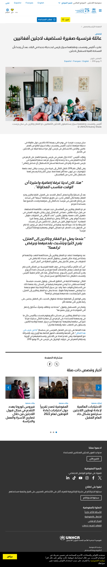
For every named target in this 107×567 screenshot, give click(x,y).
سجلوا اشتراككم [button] (91, 497)
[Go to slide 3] (50, 433)
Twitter (100, 478)
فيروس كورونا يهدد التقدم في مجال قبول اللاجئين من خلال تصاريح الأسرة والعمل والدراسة (20, 414)
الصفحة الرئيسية (95, 26)
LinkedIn (68, 478)
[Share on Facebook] (49, 364)
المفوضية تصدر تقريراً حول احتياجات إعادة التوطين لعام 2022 (54, 410)
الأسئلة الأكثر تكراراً (93, 512)
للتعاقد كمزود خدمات (92, 525)
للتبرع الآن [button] (94, 458)
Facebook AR (93, 478)
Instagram (87, 478)
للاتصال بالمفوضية (93, 516)
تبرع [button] (12, 12)
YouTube (80, 478)
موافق (10, 556)
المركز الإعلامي (95, 521)
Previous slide (99, 387)
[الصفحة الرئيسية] (87, 11)
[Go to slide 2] (52, 433)
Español (17, 3)
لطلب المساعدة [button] (45, 19)
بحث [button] (16, 12)
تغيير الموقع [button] (67, 3)
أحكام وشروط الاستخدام (93, 550)
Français (29, 3)
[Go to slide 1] (55, 433)
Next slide (8, 387)
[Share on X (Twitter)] (56, 364)
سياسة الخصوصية (95, 547)
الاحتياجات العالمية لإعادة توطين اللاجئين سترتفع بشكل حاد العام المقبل (87, 412)
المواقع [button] (7, 12)
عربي (7, 3)
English (41, 3)
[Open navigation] (100, 11)
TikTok (74, 478)
